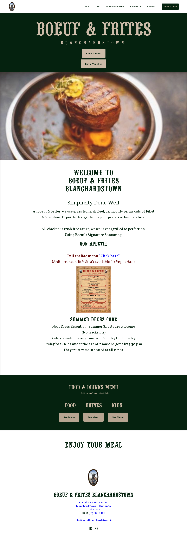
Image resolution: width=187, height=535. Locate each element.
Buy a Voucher (93, 63)
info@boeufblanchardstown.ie (93, 520)
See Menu (69, 417)
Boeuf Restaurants (115, 6)
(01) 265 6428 (97, 513)
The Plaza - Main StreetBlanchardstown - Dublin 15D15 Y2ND (93, 506)
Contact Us (135, 6)
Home (86, 6)
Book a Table (170, 6)
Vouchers (151, 6)
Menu (97, 6)
